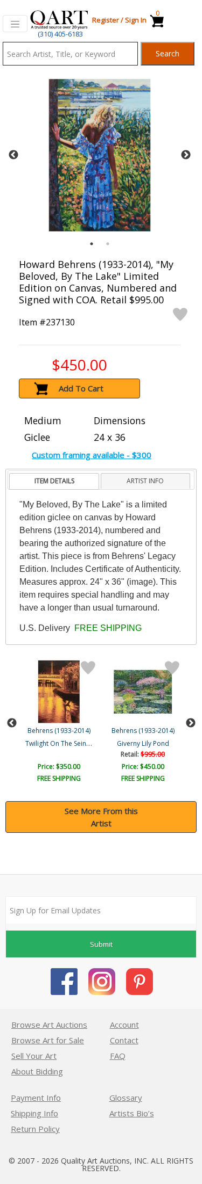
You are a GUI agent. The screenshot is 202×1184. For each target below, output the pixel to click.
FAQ (118, 1055)
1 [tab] (91, 243)
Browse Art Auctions (49, 1024)
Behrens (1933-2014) (58, 730)
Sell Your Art (34, 1055)
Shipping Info (34, 1113)
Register (105, 20)
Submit (101, 944)
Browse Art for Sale (47, 1040)
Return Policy (35, 1128)
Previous (13, 155)
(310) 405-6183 (60, 34)
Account (124, 1024)
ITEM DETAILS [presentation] (54, 480)
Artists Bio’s (131, 1113)
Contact (124, 1040)
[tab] (54, 481)
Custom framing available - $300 (91, 454)
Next (185, 155)
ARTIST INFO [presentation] (145, 480)
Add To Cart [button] (81, 388)
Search (167, 53)
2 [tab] (107, 243)
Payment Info (36, 1097)
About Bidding (37, 1071)
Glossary (125, 1097)
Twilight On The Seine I (59, 743)
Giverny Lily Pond (143, 743)
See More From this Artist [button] (101, 817)
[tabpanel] (99, 155)
